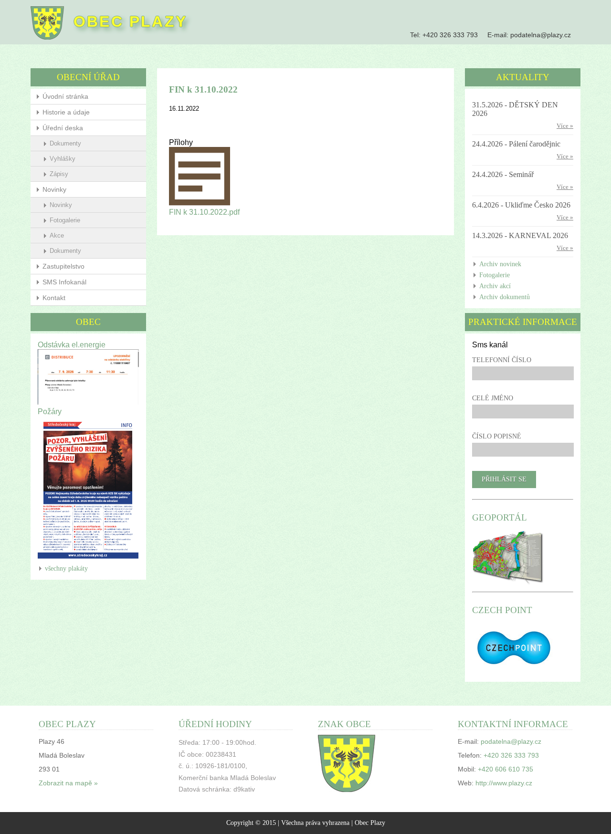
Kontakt (53, 298)
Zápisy (59, 173)
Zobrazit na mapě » (68, 783)
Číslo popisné (496, 436)
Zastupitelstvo (63, 266)
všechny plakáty (66, 568)
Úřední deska (62, 128)
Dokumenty (65, 143)
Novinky (54, 189)
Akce (57, 235)
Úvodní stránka (65, 96)
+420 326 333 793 (450, 35)
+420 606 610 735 (505, 769)
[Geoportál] (508, 583)
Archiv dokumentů (504, 297)
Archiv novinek (500, 264)
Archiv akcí (495, 286)
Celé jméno (492, 398)
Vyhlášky (62, 158)
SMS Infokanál (64, 282)
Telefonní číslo (501, 360)
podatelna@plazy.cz (540, 35)
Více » (565, 126)
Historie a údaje (66, 112)
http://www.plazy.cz (503, 783)
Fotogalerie (65, 220)
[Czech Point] (514, 670)
